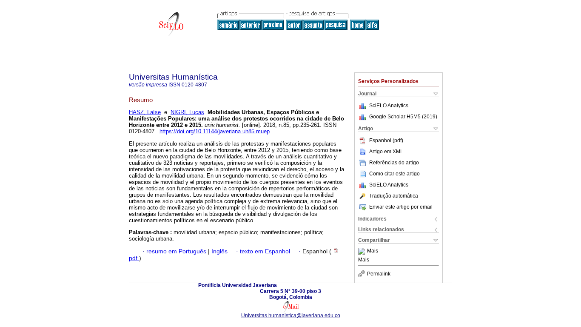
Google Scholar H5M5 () (403, 117)
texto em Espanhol (265, 251)
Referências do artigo (394, 163)
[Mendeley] (362, 251)
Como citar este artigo (394, 174)
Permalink (378, 274)
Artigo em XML (386, 152)
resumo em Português (176, 251)
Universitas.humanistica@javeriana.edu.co (290, 315)
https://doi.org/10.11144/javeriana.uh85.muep (214, 131)
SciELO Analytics (388, 106)
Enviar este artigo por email (401, 207)
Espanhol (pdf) (386, 140)
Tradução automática (393, 196)
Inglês (219, 251)
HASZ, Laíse (145, 112)
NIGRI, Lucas (187, 112)
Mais (372, 251)
